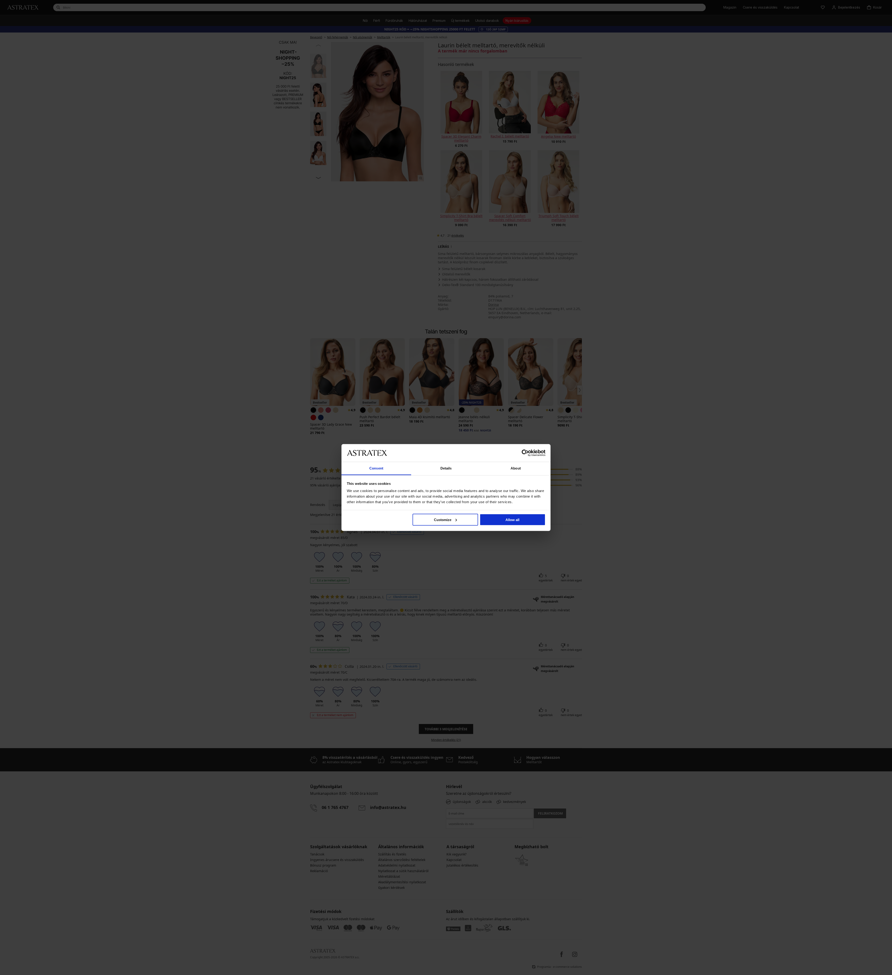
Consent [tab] (376, 468)
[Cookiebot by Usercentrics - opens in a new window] (525, 452)
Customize (442, 520)
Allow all (512, 520)
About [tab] (516, 468)
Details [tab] (446, 468)
